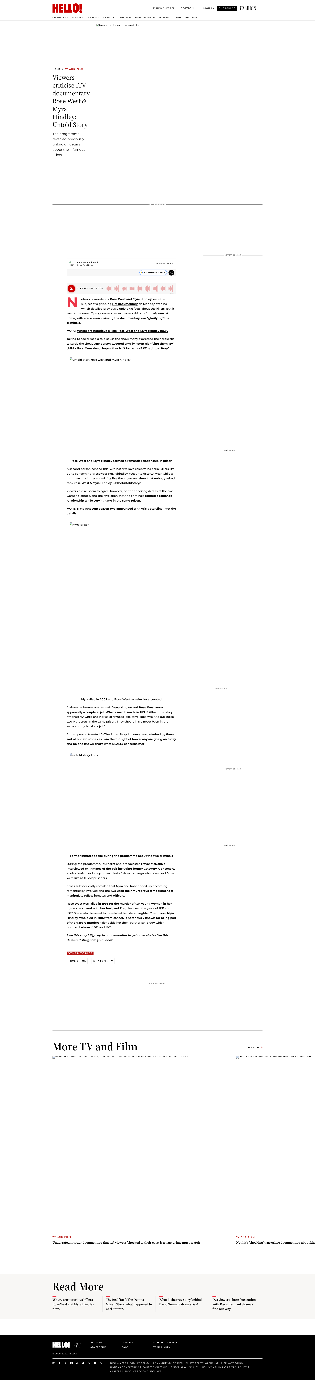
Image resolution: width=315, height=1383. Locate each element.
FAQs (125, 1347)
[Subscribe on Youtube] (77, 1363)
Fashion (92, 17)
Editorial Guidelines (185, 1367)
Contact (127, 1342)
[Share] (171, 273)
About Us (96, 1342)
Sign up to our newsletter (108, 935)
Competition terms (155, 1367)
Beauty (124, 17)
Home (56, 69)
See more (254, 1047)
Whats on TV (103, 961)
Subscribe (227, 8)
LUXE (178, 17)
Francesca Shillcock (87, 262)
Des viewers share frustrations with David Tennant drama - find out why (234, 1304)
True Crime (77, 961)
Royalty (76, 17)
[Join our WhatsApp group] (101, 1363)
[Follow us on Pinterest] (89, 1363)
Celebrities (59, 17)
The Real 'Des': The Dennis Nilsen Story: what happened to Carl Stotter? (129, 1304)
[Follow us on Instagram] (53, 1363)
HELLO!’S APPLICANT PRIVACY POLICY (224, 1367)
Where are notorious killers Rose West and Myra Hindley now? (122, 330)
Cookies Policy (139, 1363)
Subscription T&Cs (164, 1342)
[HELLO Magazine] (67, 8)
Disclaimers (118, 1363)
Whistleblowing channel (203, 1363)
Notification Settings (124, 1367)
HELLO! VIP (191, 17)
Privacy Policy (233, 1363)
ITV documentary (125, 304)
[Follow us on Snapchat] (83, 1363)
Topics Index (161, 1347)
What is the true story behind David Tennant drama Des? (180, 1301)
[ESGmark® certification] (76, 1345)
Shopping (164, 17)
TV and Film (74, 69)
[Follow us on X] (65, 1363)
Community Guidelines (168, 1363)
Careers (115, 1371)
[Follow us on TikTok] (71, 1363)
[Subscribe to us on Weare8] (95, 1363)
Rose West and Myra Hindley (131, 299)
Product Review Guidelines (143, 1371)
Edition (187, 8)
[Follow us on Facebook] (59, 1363)
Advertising (98, 1347)
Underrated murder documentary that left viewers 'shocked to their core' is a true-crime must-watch (126, 1242)
